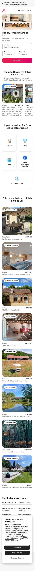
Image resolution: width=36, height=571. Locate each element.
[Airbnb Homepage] (3, 10)
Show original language (19, 5)
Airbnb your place (24, 10)
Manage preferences (17, 558)
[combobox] (17, 47)
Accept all (17, 547)
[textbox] (10, 54)
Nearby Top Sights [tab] (25, 502)
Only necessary (17, 553)
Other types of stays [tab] (9, 502)
